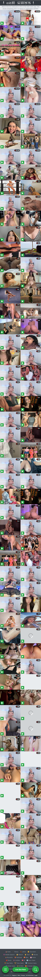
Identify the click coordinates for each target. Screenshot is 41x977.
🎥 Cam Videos (30, 969)
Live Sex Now (20, 970)
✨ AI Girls (20, 966)
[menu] (5, 969)
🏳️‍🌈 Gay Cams (8, 963)
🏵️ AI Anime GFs (30, 966)
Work (19, 975)
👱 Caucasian (32, 952)
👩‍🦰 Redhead (18, 957)
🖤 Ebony (15, 952)
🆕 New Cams (31, 960)
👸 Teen (27, 954)
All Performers (30, 975)
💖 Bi (23, 960)
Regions (14, 975)
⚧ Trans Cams (19, 963)
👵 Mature (19, 954)
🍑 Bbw (26, 957)
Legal (36, 975)
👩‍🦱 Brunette (9, 957)
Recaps (23, 975)
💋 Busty (8, 960)
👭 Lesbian (16, 960)
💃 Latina (23, 952)
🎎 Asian (8, 952)
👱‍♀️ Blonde (35, 954)
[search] (35, 969)
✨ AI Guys (9, 969)
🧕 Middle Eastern (9, 954)
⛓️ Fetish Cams (10, 966)
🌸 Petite (33, 957)
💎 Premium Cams (31, 963)
